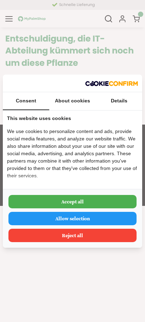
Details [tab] (119, 100)
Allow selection (72, 218)
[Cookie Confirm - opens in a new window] (111, 83)
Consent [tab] (26, 100)
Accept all (72, 201)
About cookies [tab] (72, 100)
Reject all (72, 235)
